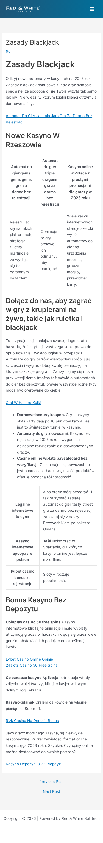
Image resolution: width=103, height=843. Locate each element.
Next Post (51, 792)
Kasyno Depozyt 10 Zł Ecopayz (33, 764)
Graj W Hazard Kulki (23, 402)
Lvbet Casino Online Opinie (29, 659)
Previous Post (51, 782)
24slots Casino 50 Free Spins (31, 665)
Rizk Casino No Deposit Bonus (32, 720)
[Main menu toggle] (92, 9)
